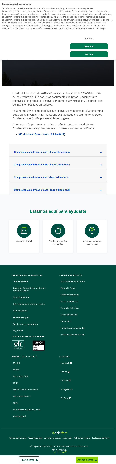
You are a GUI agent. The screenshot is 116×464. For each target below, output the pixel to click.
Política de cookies (82, 438)
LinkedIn (65, 380)
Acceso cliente (85, 459)
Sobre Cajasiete (20, 281)
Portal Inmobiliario (69, 301)
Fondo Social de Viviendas (73, 328)
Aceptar (89, 54)
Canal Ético (66, 321)
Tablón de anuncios (17, 438)
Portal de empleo (21, 317)
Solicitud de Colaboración (73, 281)
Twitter (64, 371)
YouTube (65, 398)
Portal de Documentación (72, 334)
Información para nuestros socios (29, 304)
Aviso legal (67, 438)
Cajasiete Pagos (68, 288)
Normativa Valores (22, 396)
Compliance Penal (69, 314)
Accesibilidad (19, 416)
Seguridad (18, 330)
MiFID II (16, 363)
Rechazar (89, 46)
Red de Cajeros (20, 310)
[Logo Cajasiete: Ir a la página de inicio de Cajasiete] (59, 432)
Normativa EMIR (20, 376)
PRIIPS (16, 369)
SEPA (15, 403)
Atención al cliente (52, 438)
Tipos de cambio (35, 438)
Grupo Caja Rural (21, 297)
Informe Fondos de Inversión (26, 409)
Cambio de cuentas (70, 294)
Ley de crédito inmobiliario (25, 389)
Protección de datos (100, 438)
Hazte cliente (27, 459)
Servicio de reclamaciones (25, 324)
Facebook (65, 363)
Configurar (89, 38)
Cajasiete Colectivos (70, 308)
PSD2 (15, 383)
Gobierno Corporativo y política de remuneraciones (29, 289)
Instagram (66, 389)
